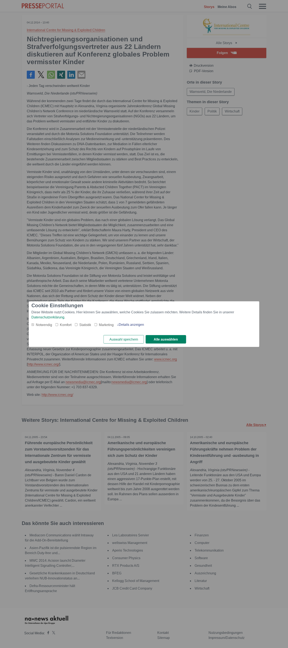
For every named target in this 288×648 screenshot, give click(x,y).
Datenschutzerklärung (47, 317)
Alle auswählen (166, 339)
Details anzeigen (131, 324)
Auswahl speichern (123, 339)
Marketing (106, 325)
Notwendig (44, 325)
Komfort (65, 325)
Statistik (85, 325)
